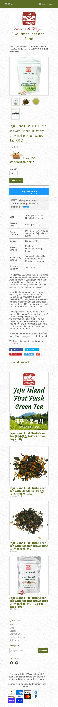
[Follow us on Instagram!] (17, 663)
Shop (12, 628)
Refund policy (16, 640)
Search (12, 631)
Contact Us (14, 634)
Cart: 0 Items (47, 4)
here (15, 343)
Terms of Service (17, 637)
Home (12, 625)
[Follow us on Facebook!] (12, 663)
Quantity (13, 169)
